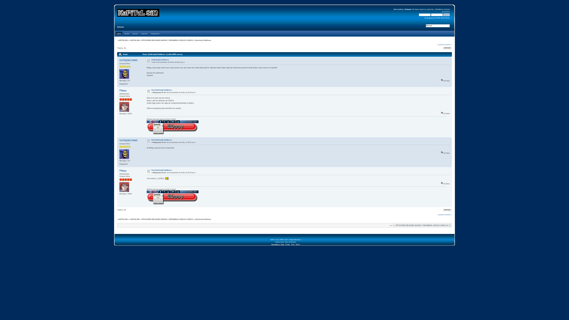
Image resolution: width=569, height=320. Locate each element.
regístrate (430, 9)
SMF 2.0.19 (274, 239)
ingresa (422, 9)
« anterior (440, 44)
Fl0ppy (122, 90)
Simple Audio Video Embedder (285, 242)
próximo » (448, 44)
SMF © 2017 (284, 239)
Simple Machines (295, 239)
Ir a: (391, 225)
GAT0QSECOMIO (128, 60)
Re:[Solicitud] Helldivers (161, 90)
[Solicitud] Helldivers (160, 60)
